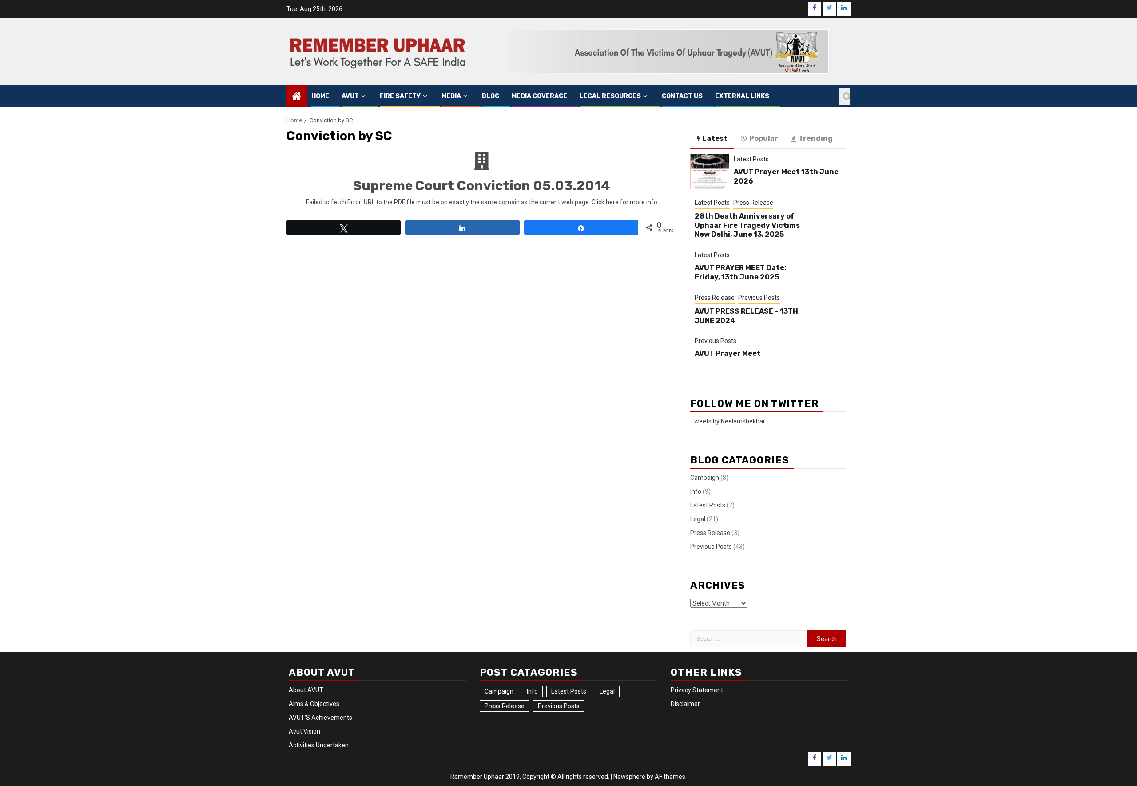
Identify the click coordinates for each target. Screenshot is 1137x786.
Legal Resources (610, 96)
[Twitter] (829, 9)
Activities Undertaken (319, 745)
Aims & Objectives (314, 703)
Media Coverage (539, 96)
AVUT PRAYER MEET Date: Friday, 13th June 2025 (741, 272)
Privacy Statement (697, 690)
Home (320, 96)
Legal (697, 519)
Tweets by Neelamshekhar (727, 421)
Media (451, 96)
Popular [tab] (763, 138)
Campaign (704, 477)
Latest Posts (751, 159)
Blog (490, 96)
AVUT (350, 96)
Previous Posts (759, 297)
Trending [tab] (816, 138)
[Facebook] (814, 9)
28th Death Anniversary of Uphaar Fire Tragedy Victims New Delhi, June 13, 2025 (747, 225)
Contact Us (682, 96)
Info (695, 491)
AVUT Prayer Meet (728, 353)
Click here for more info (624, 202)
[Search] (844, 96)
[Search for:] (748, 638)
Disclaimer (685, 703)
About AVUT (306, 690)
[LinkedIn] (844, 9)
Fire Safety (400, 96)
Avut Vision (304, 731)
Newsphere (629, 776)
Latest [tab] (715, 138)
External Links (742, 96)
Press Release (753, 202)
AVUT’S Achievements (320, 717)
